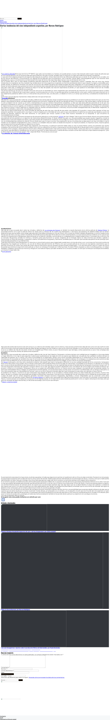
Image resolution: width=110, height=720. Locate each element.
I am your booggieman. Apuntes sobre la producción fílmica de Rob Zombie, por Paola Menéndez (30, 648)
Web (2, 672)
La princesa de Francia (52, 230)
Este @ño (4, 676)
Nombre (4, 669)
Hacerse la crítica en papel (8, 719)
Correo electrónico (7, 670)
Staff (1, 717)
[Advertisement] (38, 9)
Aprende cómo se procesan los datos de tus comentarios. (46, 677)
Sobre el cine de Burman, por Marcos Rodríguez (15, 609)
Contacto (3, 716)
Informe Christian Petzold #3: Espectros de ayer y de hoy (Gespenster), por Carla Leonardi (28, 531)
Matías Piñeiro (102, 230)
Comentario (5, 667)
